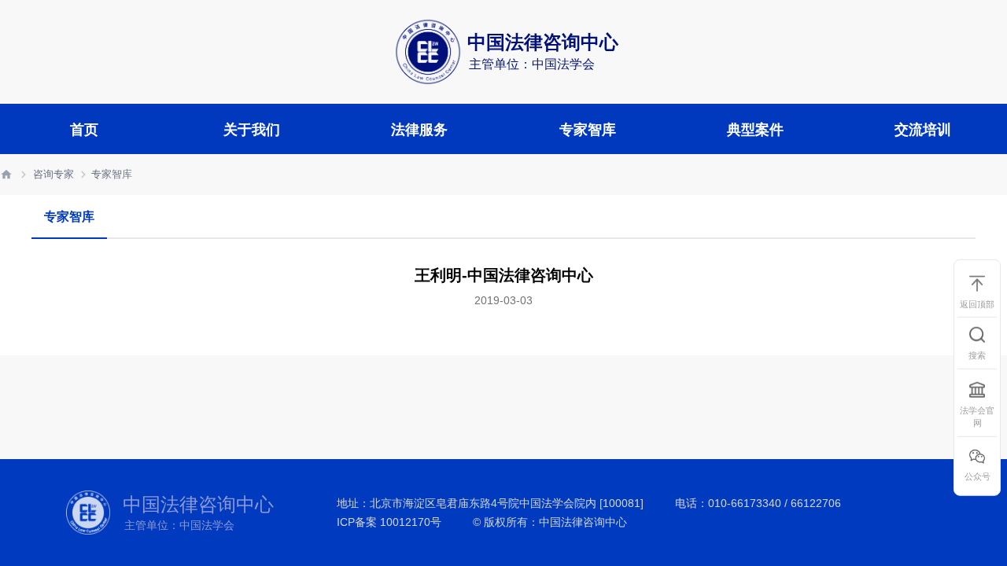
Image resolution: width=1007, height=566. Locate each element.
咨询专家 (53, 174)
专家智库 (111, 174)
